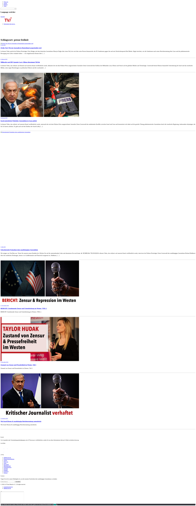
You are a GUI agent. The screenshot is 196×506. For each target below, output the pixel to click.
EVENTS (6, 471)
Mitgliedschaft (7, 466)
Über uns (6, 2)
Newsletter (6, 464)
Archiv (5, 3)
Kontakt (6, 470)
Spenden (3, 16)
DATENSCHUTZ (8, 487)
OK (55, 504)
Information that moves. (9, 24)
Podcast (5, 4)
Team (5, 6)
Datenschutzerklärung (9, 459)
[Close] (1, 491)
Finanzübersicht (7, 467)
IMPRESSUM (7, 457)
